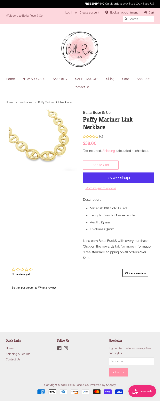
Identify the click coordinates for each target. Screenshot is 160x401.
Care (125, 79)
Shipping (108, 151)
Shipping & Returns (18, 354)
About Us (143, 79)
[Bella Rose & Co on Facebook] (59, 349)
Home (10, 79)
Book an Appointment (124, 12)
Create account (89, 12)
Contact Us (82, 87)
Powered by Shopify (103, 384)
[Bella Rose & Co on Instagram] (66, 349)
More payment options (100, 188)
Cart (151, 12)
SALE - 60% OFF (87, 79)
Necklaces (26, 102)
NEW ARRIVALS (33, 79)
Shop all (59, 79)
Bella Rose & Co (78, 384)
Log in (69, 12)
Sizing (110, 79)
